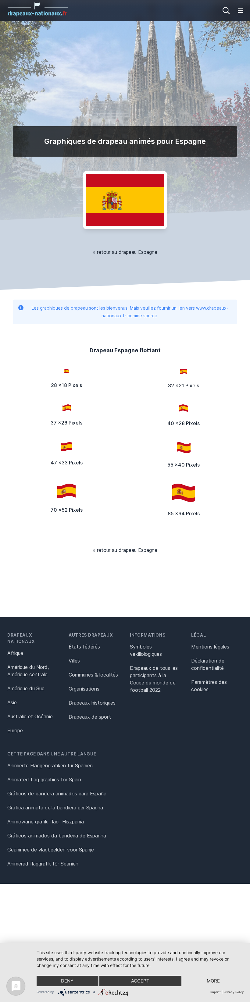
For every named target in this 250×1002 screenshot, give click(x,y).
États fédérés (84, 647)
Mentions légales (210, 647)
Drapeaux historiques (92, 703)
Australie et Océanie (30, 716)
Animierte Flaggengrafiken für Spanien (50, 765)
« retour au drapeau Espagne (125, 252)
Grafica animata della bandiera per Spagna (55, 808)
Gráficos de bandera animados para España (56, 794)
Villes (74, 661)
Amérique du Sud (26, 688)
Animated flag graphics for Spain (44, 779)
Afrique (15, 653)
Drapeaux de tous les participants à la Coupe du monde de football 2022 (154, 679)
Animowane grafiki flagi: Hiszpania (45, 822)
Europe (15, 730)
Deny (67, 981)
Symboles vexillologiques (146, 650)
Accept (140, 981)
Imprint (215, 992)
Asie (12, 702)
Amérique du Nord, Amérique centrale (28, 670)
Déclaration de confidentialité (207, 664)
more (213, 981)
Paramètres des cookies (209, 685)
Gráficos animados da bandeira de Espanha (56, 836)
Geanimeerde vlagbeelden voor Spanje (50, 850)
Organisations (84, 689)
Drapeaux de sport (90, 717)
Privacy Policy (233, 992)
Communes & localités (93, 675)
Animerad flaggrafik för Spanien (42, 864)
